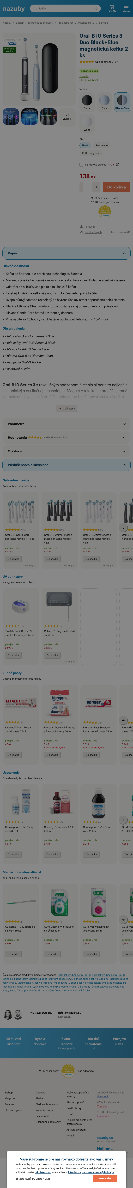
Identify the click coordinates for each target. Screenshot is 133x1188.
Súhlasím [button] (105, 1178)
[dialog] (66, 1169)
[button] (33, 1179)
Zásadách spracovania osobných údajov (91, 1172)
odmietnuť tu (43, 1172)
